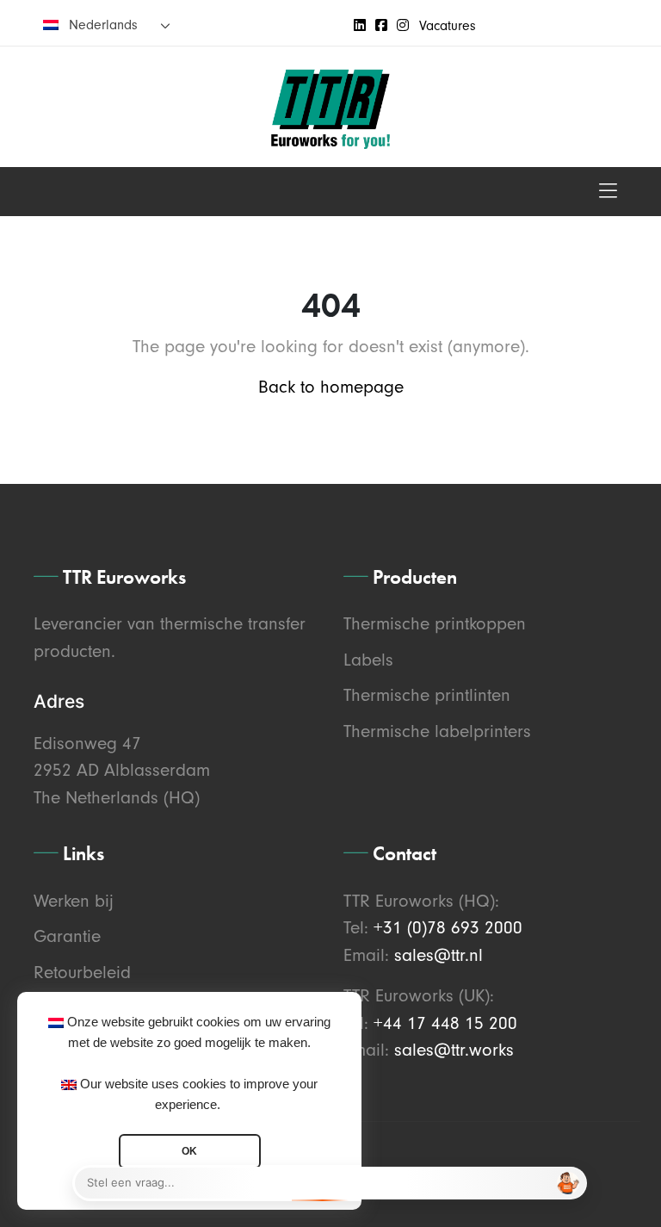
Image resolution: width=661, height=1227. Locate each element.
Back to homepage (331, 386)
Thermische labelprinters (437, 731)
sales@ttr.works (454, 1049)
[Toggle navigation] (608, 191)
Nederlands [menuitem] (103, 25)
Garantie (67, 936)
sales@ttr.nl (438, 955)
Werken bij (74, 900)
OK (189, 1151)
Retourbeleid (82, 972)
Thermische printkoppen (434, 623)
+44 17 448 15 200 (445, 1023)
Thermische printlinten (426, 695)
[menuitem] (107, 24)
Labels (368, 659)
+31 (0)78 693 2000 (448, 927)
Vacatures (447, 26)
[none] (107, 24)
